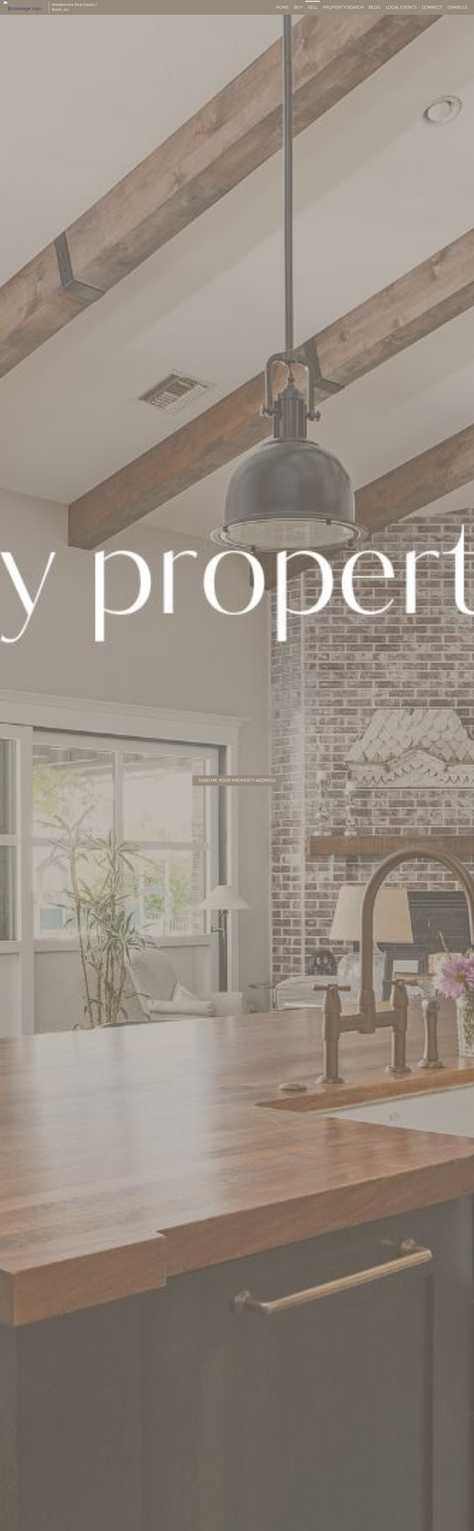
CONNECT (432, 7)
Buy (298, 7)
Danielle (458, 7)
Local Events (401, 7)
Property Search (343, 7)
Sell (312, 7)
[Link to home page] (25, 7)
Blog (375, 7)
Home (282, 7)
